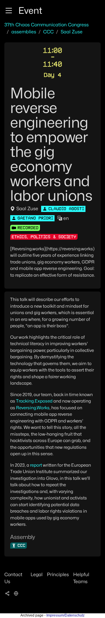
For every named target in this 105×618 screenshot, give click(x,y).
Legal (37, 574)
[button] (8, 10)
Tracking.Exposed (34, 401)
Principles (58, 574)
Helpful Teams (81, 578)
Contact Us (13, 578)
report (36, 465)
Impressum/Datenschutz (65, 615)
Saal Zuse (72, 32)
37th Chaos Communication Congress (46, 25)
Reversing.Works (33, 407)
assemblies (23, 32)
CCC (48, 32)
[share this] (7, 593)
